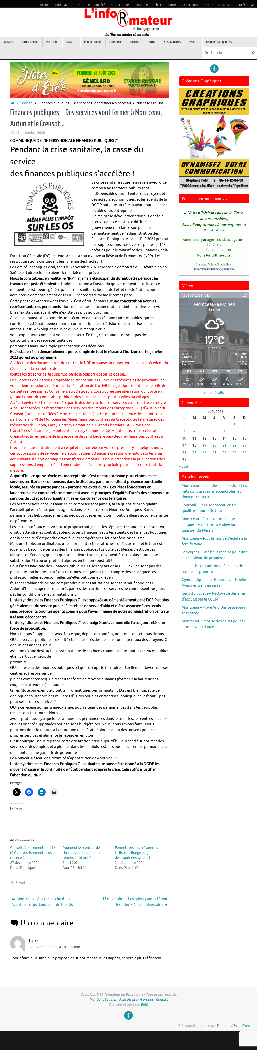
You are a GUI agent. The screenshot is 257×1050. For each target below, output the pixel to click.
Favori (20, 883)
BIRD (144, 1004)
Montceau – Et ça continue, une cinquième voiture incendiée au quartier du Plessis (208, 525)
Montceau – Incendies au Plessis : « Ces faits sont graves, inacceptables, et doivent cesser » (214, 491)
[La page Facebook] (214, 68)
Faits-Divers (63, 5)
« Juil (183, 466)
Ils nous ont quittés (232, 5)
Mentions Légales (103, 999)
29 (234, 453)
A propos (146, 999)
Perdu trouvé (119, 5)
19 (204, 445)
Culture (157, 5)
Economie (141, 5)
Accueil (45, 5)
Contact (162, 999)
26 (204, 453)
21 (224, 445)
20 (214, 445)
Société (99, 5)
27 (214, 453)
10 (184, 438)
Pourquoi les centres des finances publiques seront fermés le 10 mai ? (82, 853)
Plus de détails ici (213, 392)
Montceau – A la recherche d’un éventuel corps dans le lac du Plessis (42, 902)
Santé (172, 5)
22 (234, 445)
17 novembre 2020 (30, 133)
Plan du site (128, 999)
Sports (208, 5)
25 (194, 453)
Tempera (223, 1026)
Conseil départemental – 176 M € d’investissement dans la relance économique (33, 853)
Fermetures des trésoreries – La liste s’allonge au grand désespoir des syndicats (137, 853)
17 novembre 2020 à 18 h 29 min (54, 947)
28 (224, 453)
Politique (83, 5)
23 (244, 445)
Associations (189, 5)
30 (244, 453)
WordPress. (243, 1026)
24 (184, 453)
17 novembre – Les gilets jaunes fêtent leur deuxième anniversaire (135, 902)
